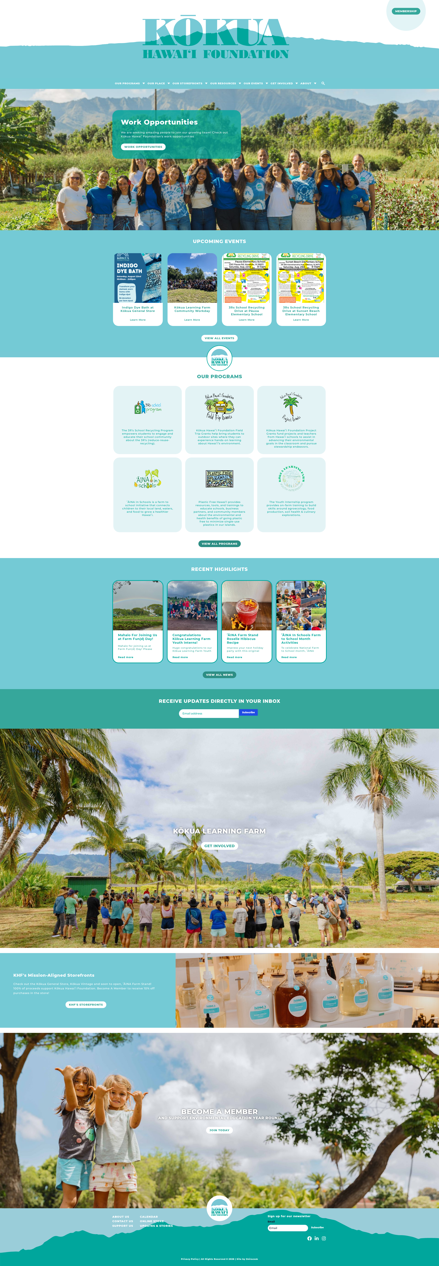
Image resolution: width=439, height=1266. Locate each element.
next (432, 160)
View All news (219, 674)
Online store (152, 1221)
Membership (406, 11)
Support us (122, 1225)
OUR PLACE (156, 83)
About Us (120, 1216)
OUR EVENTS (253, 83)
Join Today (219, 1130)
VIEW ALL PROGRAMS (219, 543)
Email (271, 1221)
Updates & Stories (156, 1225)
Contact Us (122, 1221)
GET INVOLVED (282, 83)
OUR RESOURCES (223, 83)
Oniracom (252, 1259)
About (305, 83)
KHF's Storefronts (86, 1004)
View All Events (219, 338)
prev (7, 160)
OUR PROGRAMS (127, 83)
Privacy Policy (190, 1259)
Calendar (149, 1216)
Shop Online (135, 154)
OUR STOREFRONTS (188, 83)
